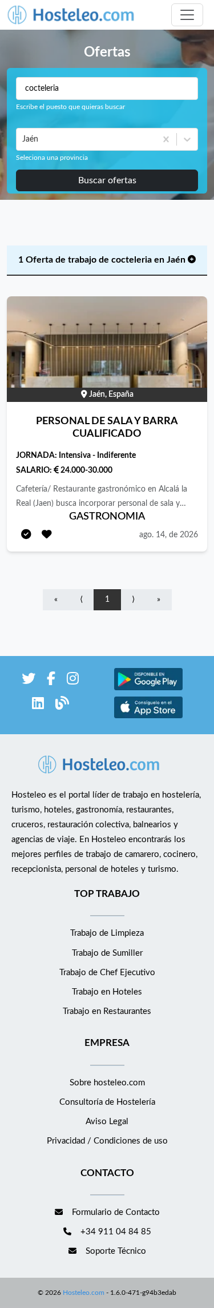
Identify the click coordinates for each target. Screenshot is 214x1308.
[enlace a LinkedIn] (38, 705)
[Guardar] (47, 535)
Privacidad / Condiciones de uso (107, 1141)
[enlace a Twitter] (28, 681)
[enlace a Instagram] (72, 681)
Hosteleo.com (83, 1292)
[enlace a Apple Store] (148, 717)
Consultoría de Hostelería (107, 1102)
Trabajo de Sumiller (107, 953)
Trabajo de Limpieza (107, 933)
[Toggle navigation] (187, 14)
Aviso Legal (107, 1121)
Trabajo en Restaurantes (107, 1011)
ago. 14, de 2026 (168, 535)
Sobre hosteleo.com (107, 1082)
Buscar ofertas (107, 180)
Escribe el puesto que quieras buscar (70, 106)
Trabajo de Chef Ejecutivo (107, 972)
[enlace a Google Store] (148, 689)
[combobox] (23, 139)
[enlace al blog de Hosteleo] (62, 705)
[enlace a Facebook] (51, 681)
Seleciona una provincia (52, 157)
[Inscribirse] (26, 535)
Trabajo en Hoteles (107, 992)
